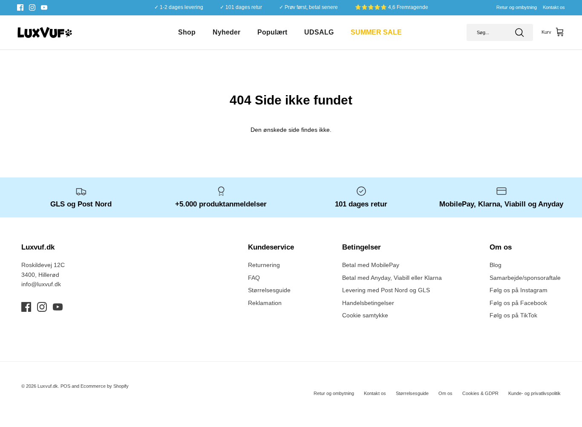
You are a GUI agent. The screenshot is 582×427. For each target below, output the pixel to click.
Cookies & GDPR (480, 393)
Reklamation (265, 302)
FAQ (254, 277)
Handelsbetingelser (368, 302)
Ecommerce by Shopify (105, 386)
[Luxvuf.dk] (44, 32)
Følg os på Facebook (518, 302)
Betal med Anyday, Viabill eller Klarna (392, 277)
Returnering (264, 264)
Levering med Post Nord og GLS (386, 290)
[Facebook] (20, 7)
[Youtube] (44, 7)
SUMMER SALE (376, 32)
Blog (495, 264)
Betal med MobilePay (370, 264)
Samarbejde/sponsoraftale (525, 277)
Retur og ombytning (516, 7)
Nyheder (226, 32)
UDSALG (319, 32)
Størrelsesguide (269, 290)
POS (65, 386)
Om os (445, 393)
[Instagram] (32, 7)
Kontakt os (554, 7)
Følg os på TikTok (513, 315)
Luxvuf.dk (47, 386)
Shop (187, 32)
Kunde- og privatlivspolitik (534, 393)
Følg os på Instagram (518, 290)
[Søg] (519, 32)
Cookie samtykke (365, 315)
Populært (272, 32)
